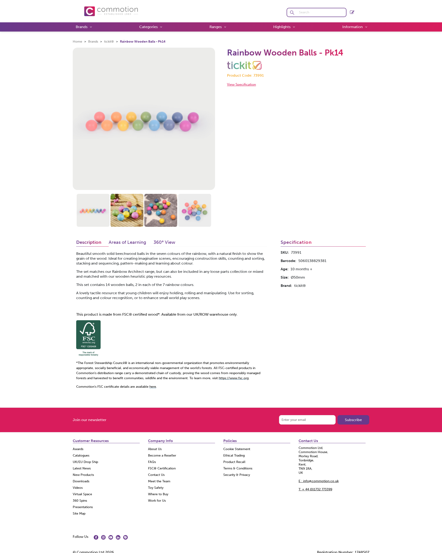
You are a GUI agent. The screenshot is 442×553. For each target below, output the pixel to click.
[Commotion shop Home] (111, 11)
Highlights (282, 27)
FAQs (152, 462)
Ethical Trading (234, 455)
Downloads (81, 481)
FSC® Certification (162, 468)
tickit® (109, 42)
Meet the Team (159, 481)
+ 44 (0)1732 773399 (315, 489)
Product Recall (234, 462)
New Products (83, 475)
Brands (81, 27)
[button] (292, 12)
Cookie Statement (236, 449)
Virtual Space (82, 494)
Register (352, 11)
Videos (78, 488)
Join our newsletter (89, 420)
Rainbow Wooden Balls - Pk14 (143, 42)
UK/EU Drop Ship (85, 462)
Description (88, 242)
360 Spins (80, 501)
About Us (155, 449)
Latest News (82, 468)
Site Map (79, 513)
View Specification (241, 84)
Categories (148, 27)
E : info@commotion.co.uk (319, 481)
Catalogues (81, 455)
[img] (96, 537)
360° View (164, 242)
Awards (78, 449)
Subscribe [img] (353, 420)
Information (352, 27)
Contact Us (156, 475)
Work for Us (157, 501)
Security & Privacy (236, 475)
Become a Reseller (162, 455)
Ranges (215, 27)
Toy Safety (155, 488)
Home (77, 42)
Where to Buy (158, 494)
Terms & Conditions (237, 468)
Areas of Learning (127, 242)
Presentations (83, 507)
